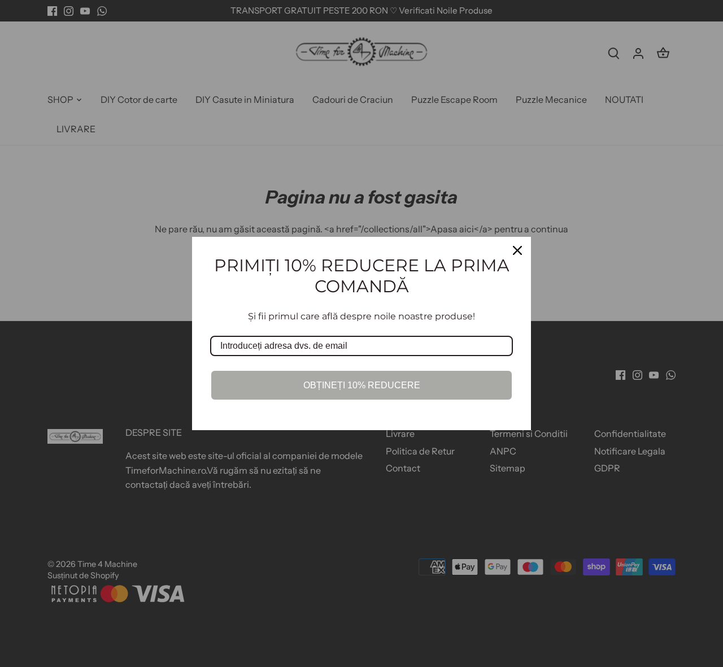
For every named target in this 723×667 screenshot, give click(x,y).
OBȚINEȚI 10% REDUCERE (361, 385)
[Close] (517, 250)
